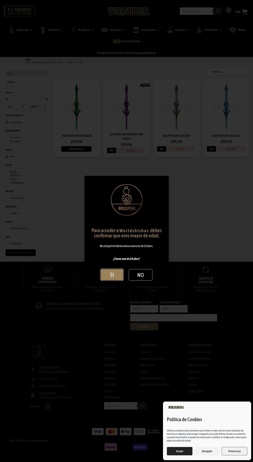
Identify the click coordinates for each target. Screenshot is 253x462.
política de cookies (183, 440)
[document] (126, 231)
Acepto (179, 451)
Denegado (207, 451)
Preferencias (234, 451)
